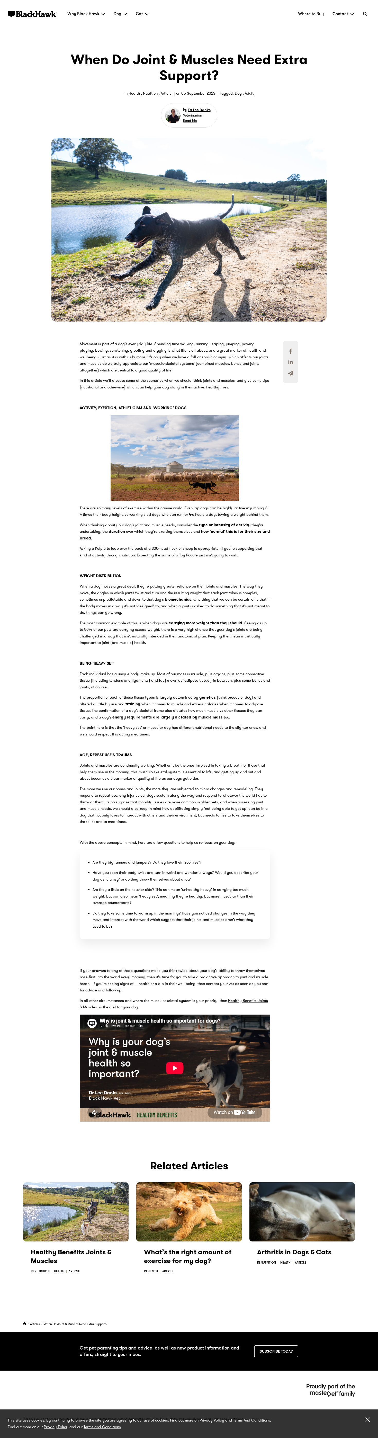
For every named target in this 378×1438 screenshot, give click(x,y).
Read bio (190, 120)
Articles (35, 1324)
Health (134, 93)
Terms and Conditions (102, 1427)
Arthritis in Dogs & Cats (294, 1252)
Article (166, 93)
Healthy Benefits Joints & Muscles (71, 1256)
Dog (117, 14)
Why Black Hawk (83, 14)
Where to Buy (311, 14)
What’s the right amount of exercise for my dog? (187, 1256)
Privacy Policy (56, 1427)
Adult (249, 93)
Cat (139, 14)
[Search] (365, 14)
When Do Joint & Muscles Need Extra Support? (75, 1324)
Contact (340, 14)
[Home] (25, 1324)
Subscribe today (276, 1351)
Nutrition (150, 93)
